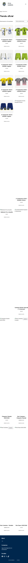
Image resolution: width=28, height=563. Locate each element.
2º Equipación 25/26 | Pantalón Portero (21, 199)
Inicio (1, 11)
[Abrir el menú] (25, 4)
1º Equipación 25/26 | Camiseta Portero (21, 40)
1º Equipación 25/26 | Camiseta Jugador (6, 40)
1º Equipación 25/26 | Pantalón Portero (21, 65)
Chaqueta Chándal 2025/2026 (6, 417)
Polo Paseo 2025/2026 (21, 525)
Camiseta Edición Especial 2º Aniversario (21, 308)
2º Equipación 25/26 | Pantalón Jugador (6, 115)
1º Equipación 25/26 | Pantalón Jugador (6, 65)
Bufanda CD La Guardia (7, 212)
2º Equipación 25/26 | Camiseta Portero (21, 90)
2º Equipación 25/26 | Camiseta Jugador (6, 90)
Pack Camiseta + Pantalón (6, 525)
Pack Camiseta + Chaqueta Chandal (21, 417)
